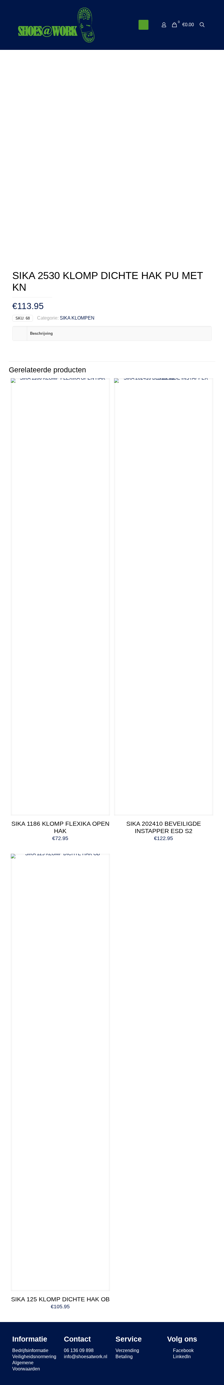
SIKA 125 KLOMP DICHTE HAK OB (60, 1299)
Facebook (183, 1350)
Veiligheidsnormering (34, 1356)
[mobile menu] (143, 25)
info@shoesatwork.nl (85, 1356)
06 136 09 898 (79, 1350)
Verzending (127, 1350)
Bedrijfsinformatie (30, 1350)
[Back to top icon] (196, 1373)
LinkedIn (181, 1356)
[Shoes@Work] (56, 25)
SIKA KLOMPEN (77, 317)
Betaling (124, 1356)
